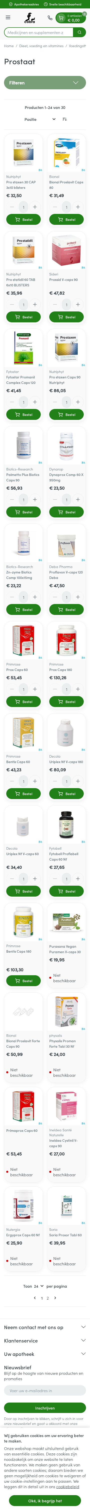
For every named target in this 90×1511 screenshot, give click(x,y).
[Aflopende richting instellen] (65, 119)
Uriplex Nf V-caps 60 (22, 853)
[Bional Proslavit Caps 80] (66, 153)
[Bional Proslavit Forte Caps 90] (23, 1012)
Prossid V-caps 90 (63, 279)
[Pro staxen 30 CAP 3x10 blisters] (23, 153)
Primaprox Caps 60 (22, 1130)
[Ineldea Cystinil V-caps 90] (66, 1106)
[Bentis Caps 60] (23, 732)
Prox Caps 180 (60, 669)
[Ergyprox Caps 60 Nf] (23, 1206)
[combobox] (39, 32)
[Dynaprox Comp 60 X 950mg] (66, 445)
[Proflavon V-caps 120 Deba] (66, 543)
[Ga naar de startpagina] (30, 17)
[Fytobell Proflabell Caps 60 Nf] (66, 825)
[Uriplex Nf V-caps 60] (23, 825)
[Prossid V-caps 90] (66, 250)
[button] (45, 82)
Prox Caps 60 (17, 669)
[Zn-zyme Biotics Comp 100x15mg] (23, 543)
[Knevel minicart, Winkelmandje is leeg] (61, 17)
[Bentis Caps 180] (23, 922)
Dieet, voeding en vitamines (41, 45)
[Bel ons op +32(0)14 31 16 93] (50, 17)
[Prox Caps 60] (23, 640)
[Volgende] (54, 1297)
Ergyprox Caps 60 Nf (23, 1234)
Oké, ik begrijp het (45, 1500)
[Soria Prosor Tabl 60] (66, 1206)
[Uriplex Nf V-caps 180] (66, 732)
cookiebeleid (67, 1486)
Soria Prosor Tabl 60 (65, 1234)
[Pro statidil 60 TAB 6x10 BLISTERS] (23, 250)
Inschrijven (45, 1407)
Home (9, 45)
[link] (35, 1297)
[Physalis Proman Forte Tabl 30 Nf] (66, 1012)
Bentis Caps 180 (18, 951)
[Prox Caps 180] (66, 640)
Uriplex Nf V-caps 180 (66, 761)
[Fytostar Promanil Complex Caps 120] (23, 348)
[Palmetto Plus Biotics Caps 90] (23, 445)
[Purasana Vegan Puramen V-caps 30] (66, 922)
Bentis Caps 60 (18, 761)
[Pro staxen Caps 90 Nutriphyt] (66, 348)
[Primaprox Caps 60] (23, 1106)
